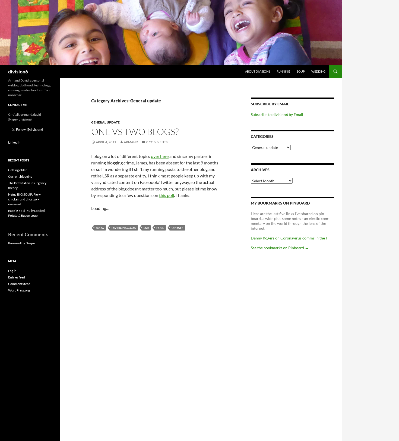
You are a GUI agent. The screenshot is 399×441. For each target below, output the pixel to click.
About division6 (257, 71)
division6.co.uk (124, 227)
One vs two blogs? (135, 131)
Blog (100, 227)
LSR (146, 227)
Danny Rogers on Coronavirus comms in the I (289, 238)
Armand (131, 142)
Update (177, 227)
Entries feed (16, 277)
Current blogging (20, 176)
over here (160, 156)
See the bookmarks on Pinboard (280, 247)
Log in (12, 271)
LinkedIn (14, 142)
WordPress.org (19, 290)
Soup (301, 71)
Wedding (318, 71)
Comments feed (19, 284)
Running (283, 71)
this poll (166, 195)
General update (105, 122)
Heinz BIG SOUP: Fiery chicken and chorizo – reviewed (24, 199)
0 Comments (156, 142)
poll (160, 227)
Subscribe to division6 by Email (277, 114)
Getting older (17, 170)
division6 (18, 71)
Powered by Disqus (21, 243)
